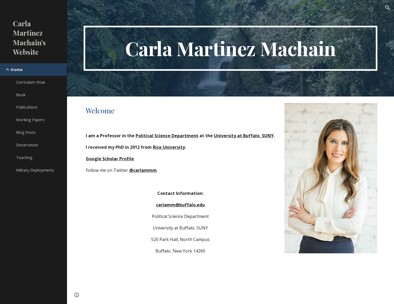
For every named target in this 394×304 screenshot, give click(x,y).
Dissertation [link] (27, 144)
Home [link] (17, 69)
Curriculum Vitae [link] (30, 82)
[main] (230, 48)
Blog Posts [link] (26, 132)
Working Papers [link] (30, 119)
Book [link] (20, 94)
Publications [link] (27, 107)
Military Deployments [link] (35, 170)
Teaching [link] (24, 157)
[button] (387, 7)
